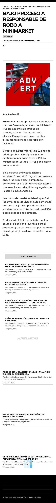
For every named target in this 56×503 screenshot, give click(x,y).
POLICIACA (16, 6)
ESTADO (9, 280)
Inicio (5, 6)
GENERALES (10, 262)
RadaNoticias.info (16, 45)
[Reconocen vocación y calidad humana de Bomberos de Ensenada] (28, 354)
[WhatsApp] (25, 51)
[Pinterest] (19, 51)
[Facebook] (6, 51)
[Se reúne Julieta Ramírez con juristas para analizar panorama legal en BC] (28, 439)
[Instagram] (7, 480)
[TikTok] (12, 480)
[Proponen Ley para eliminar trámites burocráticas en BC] (28, 397)
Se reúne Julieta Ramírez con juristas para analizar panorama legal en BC (26, 301)
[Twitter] (12, 51)
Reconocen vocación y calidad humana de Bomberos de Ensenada (27, 265)
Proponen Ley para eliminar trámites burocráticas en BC (25, 283)
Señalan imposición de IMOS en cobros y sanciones (27, 319)
